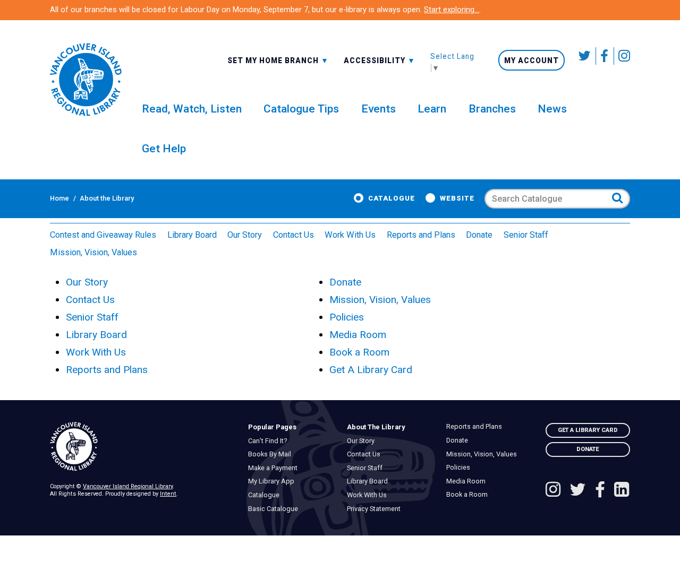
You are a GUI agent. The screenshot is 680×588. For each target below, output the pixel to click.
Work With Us (350, 235)
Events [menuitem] (378, 108)
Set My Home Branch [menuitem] (274, 60)
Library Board (192, 235)
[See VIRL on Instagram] (622, 56)
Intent (168, 493)
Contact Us (293, 235)
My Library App (273, 481)
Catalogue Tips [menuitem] (301, 108)
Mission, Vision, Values (93, 252)
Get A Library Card (370, 370)
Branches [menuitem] (492, 108)
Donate (479, 235)
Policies (346, 317)
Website (457, 198)
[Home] (142, 446)
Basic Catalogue (275, 509)
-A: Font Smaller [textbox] (379, 59)
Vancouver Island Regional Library (128, 486)
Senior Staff (526, 235)
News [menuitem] (552, 108)
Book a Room (359, 352)
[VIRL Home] (85, 80)
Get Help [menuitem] (164, 148)
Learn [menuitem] (432, 108)
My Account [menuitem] (531, 60)
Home (59, 198)
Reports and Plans (421, 235)
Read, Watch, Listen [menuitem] (192, 108)
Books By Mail (272, 454)
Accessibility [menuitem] (379, 60)
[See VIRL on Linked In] (621, 490)
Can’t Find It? (270, 441)
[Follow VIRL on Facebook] (605, 56)
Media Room (357, 334)
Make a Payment (275, 468)
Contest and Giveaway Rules (103, 235)
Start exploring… (451, 9)
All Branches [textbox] (258, 59)
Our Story (244, 235)
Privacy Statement (376, 509)
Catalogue (391, 198)
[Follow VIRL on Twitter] (585, 56)
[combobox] (278, 60)
